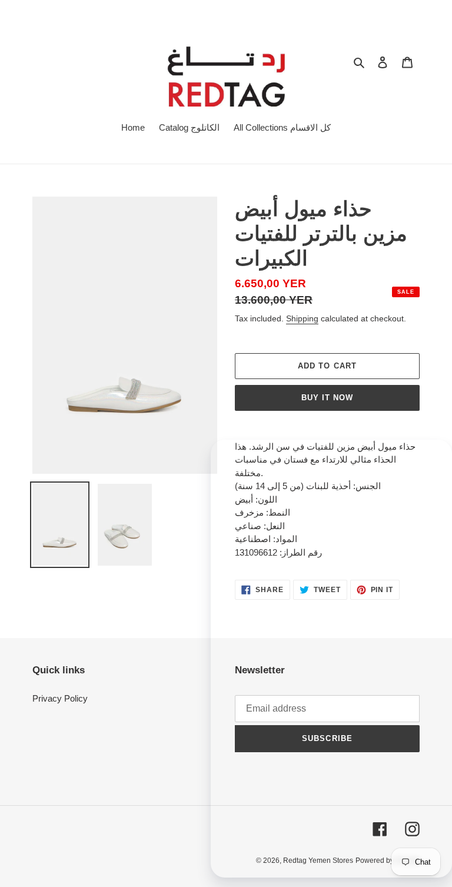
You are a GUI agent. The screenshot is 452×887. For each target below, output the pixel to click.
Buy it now (327, 397)
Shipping (302, 318)
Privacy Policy (60, 698)
